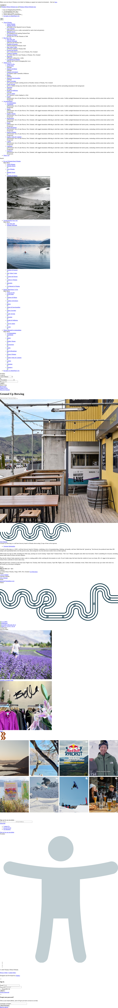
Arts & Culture (11, 93)
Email (1, 985)
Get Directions (34, 571)
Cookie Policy (12, 972)
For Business (7, 829)
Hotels (8, 123)
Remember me (6, 989)
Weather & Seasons (12, 44)
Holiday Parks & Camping (14, 137)
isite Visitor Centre (12, 47)
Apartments (10, 104)
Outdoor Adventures (12, 72)
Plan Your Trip (7, 38)
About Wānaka (7, 22)
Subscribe (2, 823)
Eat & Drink (10, 65)
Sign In (2, 990)
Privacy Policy (4, 972)
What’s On (11, 16)
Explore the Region (12, 50)
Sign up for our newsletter (7, 832)
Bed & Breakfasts (12, 127)
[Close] (0, 994)
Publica (18, 975)
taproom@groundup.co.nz (7, 581)
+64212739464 (4, 575)
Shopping (9, 87)
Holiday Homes (11, 113)
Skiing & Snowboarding (13, 78)
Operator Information (9, 546)
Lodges (9, 141)
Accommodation (8, 101)
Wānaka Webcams (12, 41)
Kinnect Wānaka (11, 132)
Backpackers (10, 118)
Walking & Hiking (12, 69)
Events (9, 96)
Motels (9, 109)
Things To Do (7, 62)
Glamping (9, 146)
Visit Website (3, 542)
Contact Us (6, 826)
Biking (9, 75)
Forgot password (4, 992)
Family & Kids (11, 84)
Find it (2, 383)
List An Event (7, 828)
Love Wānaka (11, 28)
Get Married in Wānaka (13, 59)
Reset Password (5, 1005)
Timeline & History (12, 35)
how (56, 2)
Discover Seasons (5, 389)
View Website (4, 578)
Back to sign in (4, 1007)
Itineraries (9, 56)
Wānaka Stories (11, 25)
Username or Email (5, 1003)
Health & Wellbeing (12, 90)
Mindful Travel (11, 31)
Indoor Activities (11, 81)
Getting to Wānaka (12, 53)
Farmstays (9, 151)
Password (2, 987)
